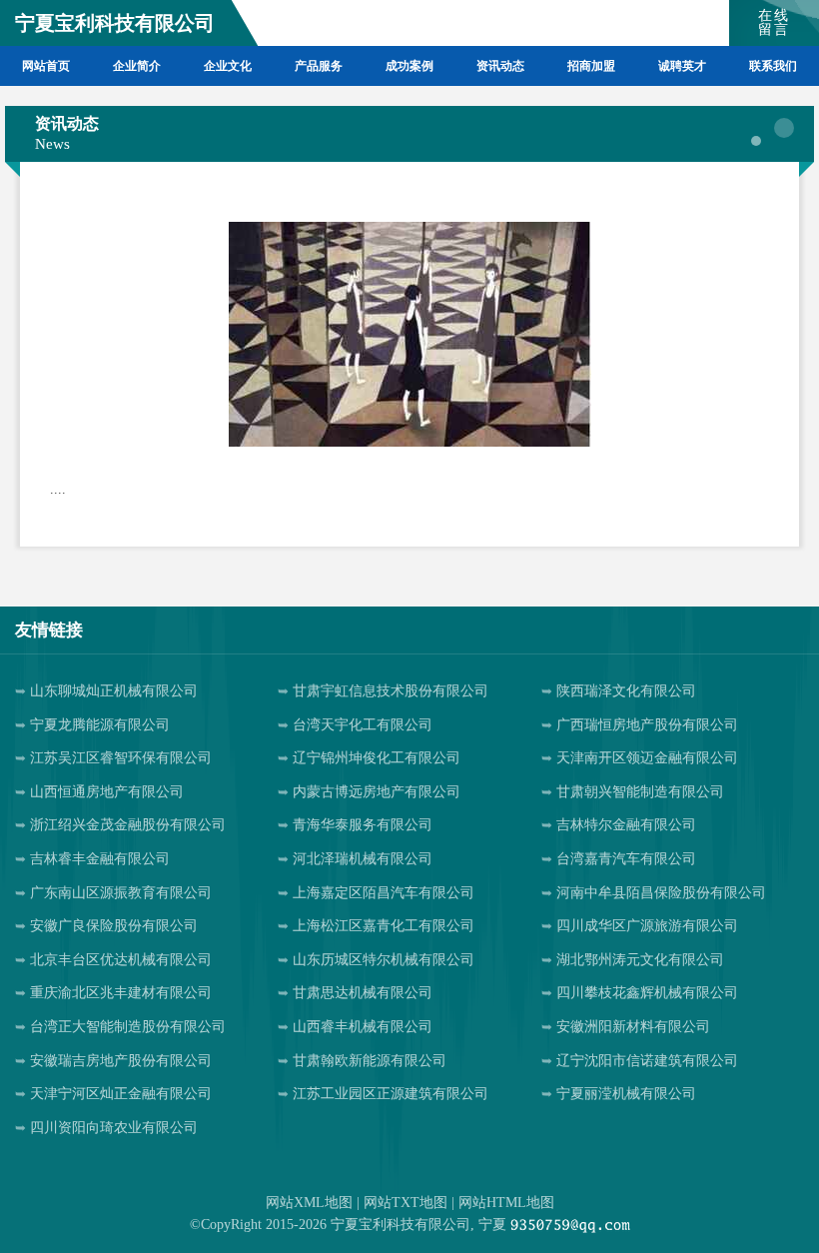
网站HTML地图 (506, 1202)
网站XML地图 (309, 1202)
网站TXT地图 (405, 1202)
